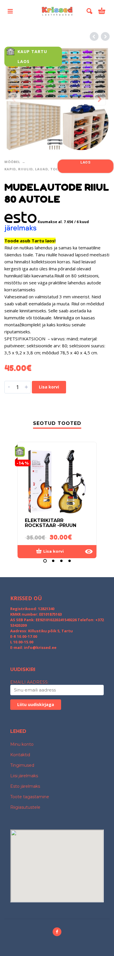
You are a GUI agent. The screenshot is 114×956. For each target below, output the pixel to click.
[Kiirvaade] (89, 551)
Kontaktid (20, 754)
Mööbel (12, 162)
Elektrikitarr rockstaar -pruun (50, 523)
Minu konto (22, 744)
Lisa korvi (49, 387)
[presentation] (14, 99)
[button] (10, 11)
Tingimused (22, 765)
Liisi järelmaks (24, 775)
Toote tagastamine (29, 796)
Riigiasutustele (25, 807)
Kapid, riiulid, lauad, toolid (34, 169)
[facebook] (57, 931)
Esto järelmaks (25, 786)
